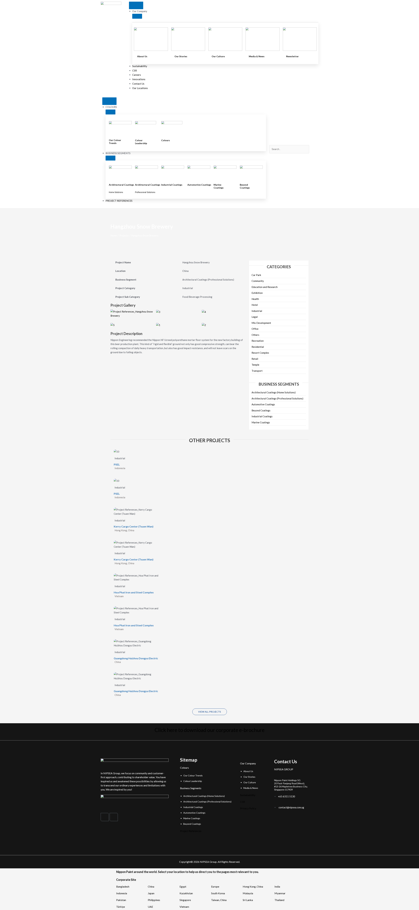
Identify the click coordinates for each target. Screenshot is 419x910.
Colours (165, 140)
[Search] (274, 156)
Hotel (255, 304)
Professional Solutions (145, 192)
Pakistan (121, 899)
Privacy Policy (248, 808)
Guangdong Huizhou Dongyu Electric (136, 658)
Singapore (185, 899)
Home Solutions (116, 192)
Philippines (154, 899)
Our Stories (180, 56)
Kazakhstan (186, 893)
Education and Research (265, 286)
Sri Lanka (248, 899)
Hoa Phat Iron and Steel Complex (134, 592)
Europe (215, 886)
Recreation (258, 340)
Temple (255, 364)
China (151, 886)
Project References (190, 830)
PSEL (117, 464)
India (277, 886)
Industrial (257, 310)
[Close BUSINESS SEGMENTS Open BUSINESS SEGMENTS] (110, 158)
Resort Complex (260, 352)
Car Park (256, 274)
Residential (258, 346)
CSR (242, 801)
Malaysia (248, 893)
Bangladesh (122, 886)
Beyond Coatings (245, 186)
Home (113, 235)
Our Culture (218, 56)
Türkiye (120, 906)
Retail (255, 358)
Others (255, 334)
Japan (151, 893)
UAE (150, 906)
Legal (255, 316)
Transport (257, 370)
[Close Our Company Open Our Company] (137, 16)
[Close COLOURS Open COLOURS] (110, 112)
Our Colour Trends (115, 141)
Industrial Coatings (171, 184)
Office (255, 328)
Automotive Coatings (199, 184)
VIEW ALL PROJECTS (209, 711)
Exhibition (257, 292)
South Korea (218, 893)
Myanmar (279, 893)
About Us (142, 56)
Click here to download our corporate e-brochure (209, 730)
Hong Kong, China (253, 886)
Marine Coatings (219, 186)
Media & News (256, 56)
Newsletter (292, 56)
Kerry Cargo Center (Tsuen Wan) (133, 526)
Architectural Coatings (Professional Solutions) (277, 398)
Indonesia (121, 893)
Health (255, 298)
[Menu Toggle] (136, 5)
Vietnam (184, 906)
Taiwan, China (219, 899)
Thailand (279, 899)
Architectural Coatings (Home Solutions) (274, 392)
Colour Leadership (141, 142)
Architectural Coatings (121, 184)
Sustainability (247, 795)
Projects (124, 235)
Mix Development (261, 322)
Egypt (183, 886)
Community (258, 280)
